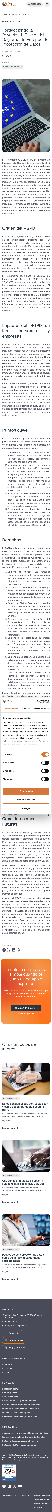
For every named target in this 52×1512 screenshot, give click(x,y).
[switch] (45, 763)
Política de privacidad (42, 1496)
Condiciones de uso (41, 1499)
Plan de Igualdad (9, 1393)
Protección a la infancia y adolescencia (19, 1416)
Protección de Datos (11, 1389)
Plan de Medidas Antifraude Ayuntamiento (21, 1405)
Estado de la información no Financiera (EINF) (22, 1409)
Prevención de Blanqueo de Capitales (19, 1401)
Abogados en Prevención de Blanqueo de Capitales (25, 1433)
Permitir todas (26, 791)
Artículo (24, 14)
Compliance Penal (10, 1397)
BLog (14, 14)
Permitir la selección (26, 800)
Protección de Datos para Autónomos (19, 1445)
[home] (9, 4)
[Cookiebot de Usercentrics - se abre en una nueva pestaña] (37, 701)
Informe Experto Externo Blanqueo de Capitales (23, 1437)
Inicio (6, 14)
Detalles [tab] (26, 708)
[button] (47, 4)
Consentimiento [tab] (10, 708)
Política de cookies (41, 1503)
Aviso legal (38, 1507)
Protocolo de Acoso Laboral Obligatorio (20, 1441)
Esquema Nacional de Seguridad (17, 1413)
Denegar (26, 808)
